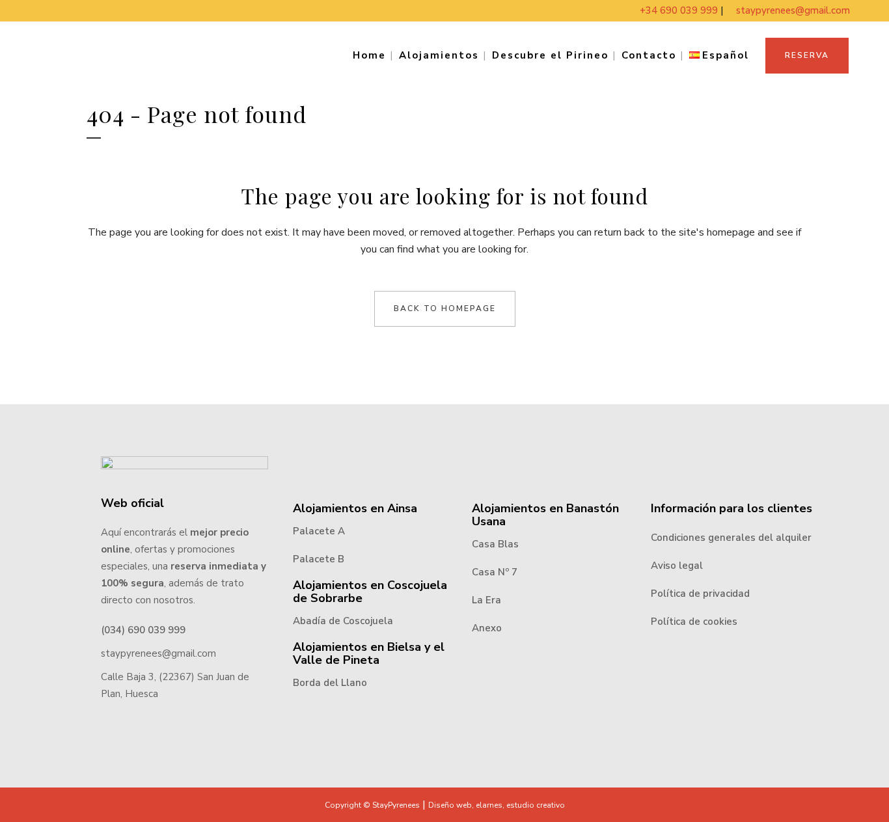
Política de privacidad (700, 593)
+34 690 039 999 (680, 10)
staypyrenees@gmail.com (793, 10)
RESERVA (807, 55)
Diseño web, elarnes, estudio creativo (496, 805)
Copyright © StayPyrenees (372, 805)
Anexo (487, 628)
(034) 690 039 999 (143, 630)
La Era (486, 600)
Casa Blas (495, 544)
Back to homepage (445, 308)
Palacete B (318, 559)
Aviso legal (677, 565)
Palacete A (319, 531)
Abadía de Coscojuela (343, 620)
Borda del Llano (330, 682)
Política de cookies (694, 621)
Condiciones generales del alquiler (731, 537)
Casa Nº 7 (494, 572)
